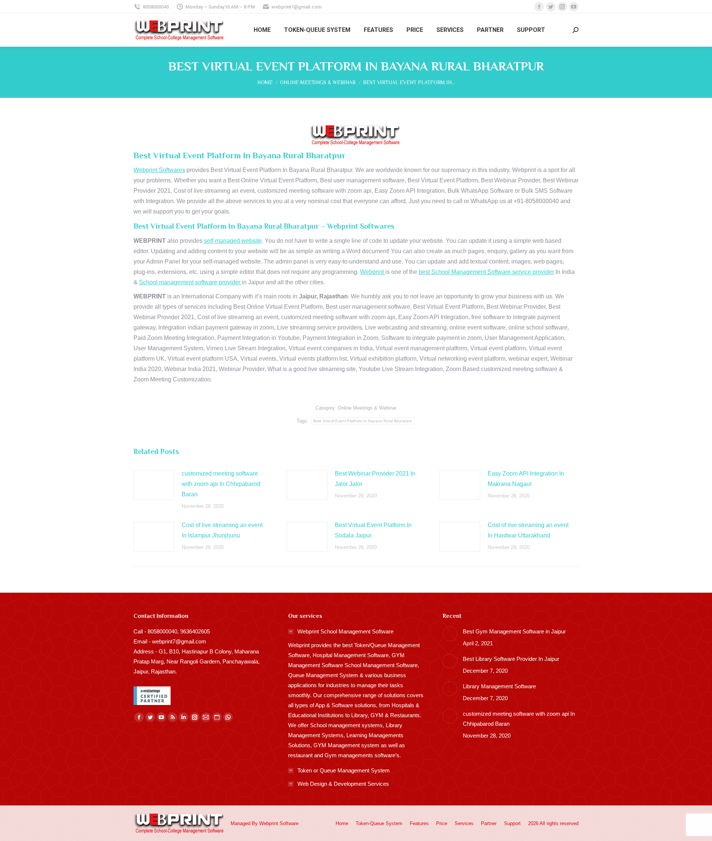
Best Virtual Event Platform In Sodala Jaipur (373, 530)
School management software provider (190, 282)
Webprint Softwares (159, 170)
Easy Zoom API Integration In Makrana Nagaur (526, 478)
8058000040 (156, 7)
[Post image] (154, 485)
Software (289, 823)
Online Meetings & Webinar (367, 408)
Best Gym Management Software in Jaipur (514, 631)
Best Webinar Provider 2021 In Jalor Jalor (375, 478)
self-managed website (233, 241)
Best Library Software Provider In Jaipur (511, 659)
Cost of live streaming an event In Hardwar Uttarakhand (528, 530)
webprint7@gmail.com (296, 7)
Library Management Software (499, 686)
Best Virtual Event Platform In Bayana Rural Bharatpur (362, 421)
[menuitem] (262, 30)
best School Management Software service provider (486, 272)
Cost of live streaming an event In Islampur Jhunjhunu (222, 530)
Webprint (372, 272)
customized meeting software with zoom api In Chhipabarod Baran (221, 483)
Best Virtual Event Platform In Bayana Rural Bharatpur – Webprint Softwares (264, 226)
